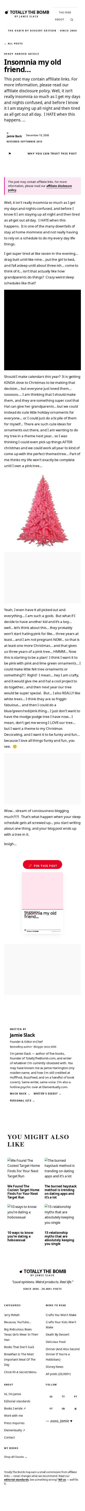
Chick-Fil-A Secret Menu (20, 1372)
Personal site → (22, 1100)
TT (63, 1396)
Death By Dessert (57, 1334)
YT (51, 1408)
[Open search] (72, 19)
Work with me (13, 1416)
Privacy (10, 1501)
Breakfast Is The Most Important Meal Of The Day (19, 1359)
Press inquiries (14, 1423)
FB (63, 1408)
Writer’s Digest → (47, 1093)
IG (51, 1396)
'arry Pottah (12, 1315)
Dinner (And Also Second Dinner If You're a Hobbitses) (63, 1354)
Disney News (54, 1367)
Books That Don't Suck (19, 1347)
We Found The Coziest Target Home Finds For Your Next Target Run (23, 1192)
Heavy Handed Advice (21, 53)
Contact (9, 1437)
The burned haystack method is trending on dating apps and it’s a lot (61, 1192)
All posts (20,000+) (58, 1374)
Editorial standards (17, 1401)
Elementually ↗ (14, 1430)
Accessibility (71, 1501)
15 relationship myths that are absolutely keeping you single (59, 1238)
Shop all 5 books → (15, 1457)
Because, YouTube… (17, 1322)
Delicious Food (56, 1342)
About (59, 19)
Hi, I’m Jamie (12, 1394)
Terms (24, 1501)
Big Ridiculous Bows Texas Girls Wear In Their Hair (21, 1334)
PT (75, 1396)
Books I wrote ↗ (15, 1408)
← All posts (13, 43)
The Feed (65, 12)
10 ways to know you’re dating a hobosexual (20, 1236)
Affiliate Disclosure (45, 1503)
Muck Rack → (20, 1093)
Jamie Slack (22, 1035)
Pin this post (42, 866)
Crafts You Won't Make (61, 1315)
